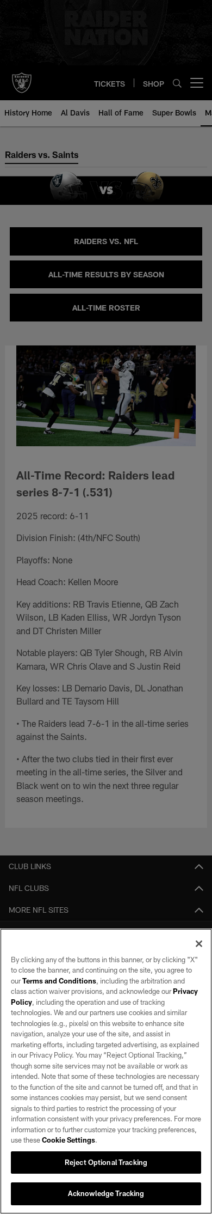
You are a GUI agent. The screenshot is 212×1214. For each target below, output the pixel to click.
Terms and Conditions (59, 980)
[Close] (199, 944)
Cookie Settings (68, 1140)
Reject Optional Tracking (106, 1162)
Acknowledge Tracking (106, 1193)
